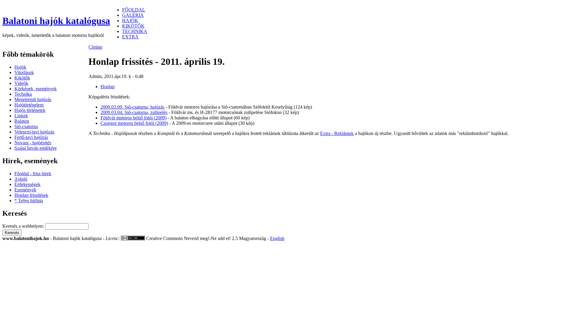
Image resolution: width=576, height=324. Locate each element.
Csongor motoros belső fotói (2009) (134, 123)
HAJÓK (130, 20)
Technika (23, 94)
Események (25, 189)
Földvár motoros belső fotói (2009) (133, 117)
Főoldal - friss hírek (32, 173)
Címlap (95, 47)
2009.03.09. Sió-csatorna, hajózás (132, 107)
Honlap (107, 86)
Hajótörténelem (29, 104)
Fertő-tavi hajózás (31, 137)
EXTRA (130, 36)
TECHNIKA (134, 31)
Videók (21, 83)
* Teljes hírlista (28, 200)
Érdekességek (27, 184)
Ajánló (20, 179)
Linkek (21, 115)
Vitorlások (24, 72)
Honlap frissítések (31, 195)
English (277, 238)
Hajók (20, 67)
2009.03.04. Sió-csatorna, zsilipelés (133, 112)
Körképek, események (35, 88)
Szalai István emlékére (35, 148)
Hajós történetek (29, 110)
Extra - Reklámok (337, 133)
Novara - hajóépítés (32, 142)
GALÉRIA (133, 15)
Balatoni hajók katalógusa (56, 20)
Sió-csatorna (26, 126)
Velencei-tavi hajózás (34, 131)
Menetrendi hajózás (32, 99)
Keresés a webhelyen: (23, 226)
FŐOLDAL (133, 9)
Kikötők (22, 77)
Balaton (21, 121)
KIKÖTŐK (133, 25)
